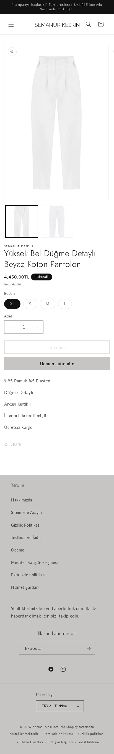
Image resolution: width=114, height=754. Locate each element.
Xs (15, 305)
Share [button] (16, 444)
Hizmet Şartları (25, 587)
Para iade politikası (28, 574)
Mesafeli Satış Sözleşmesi (34, 562)
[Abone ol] (88, 648)
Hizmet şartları (31, 742)
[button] (11, 24)
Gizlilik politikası (91, 733)
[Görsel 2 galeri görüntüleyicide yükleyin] (57, 222)
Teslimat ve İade (26, 537)
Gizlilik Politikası (25, 525)
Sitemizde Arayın (26, 512)
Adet (8, 316)
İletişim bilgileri (60, 742)
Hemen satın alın (57, 363)
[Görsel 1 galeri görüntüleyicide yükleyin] (22, 222)
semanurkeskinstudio (49, 727)
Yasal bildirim (89, 742)
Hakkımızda (21, 500)
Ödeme (17, 550)
